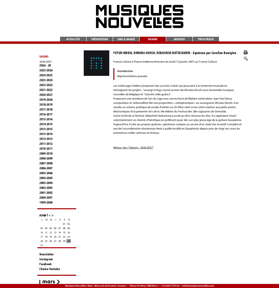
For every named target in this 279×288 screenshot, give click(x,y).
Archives (179, 39)
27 (55, 241)
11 (46, 232)
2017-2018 (46, 109)
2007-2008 (46, 163)
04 (46, 228)
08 (64, 228)
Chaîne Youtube (49, 269)
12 (50, 232)
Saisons (153, 39)
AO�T (43, 215)
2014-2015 (46, 124)
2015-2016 (46, 119)
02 (68, 223)
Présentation (99, 39)
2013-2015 (46, 129)
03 (41, 228)
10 (41, 232)
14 (59, 232)
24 (41, 241)
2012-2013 (46, 139)
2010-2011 (46, 148)
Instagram (46, 259)
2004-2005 (46, 178)
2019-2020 (46, 99)
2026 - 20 (45, 65)
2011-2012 (46, 143)
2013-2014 (46, 134)
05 (50, 228)
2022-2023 (46, 85)
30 (68, 241)
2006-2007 (46, 168)
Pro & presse (206, 39)
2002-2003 (46, 187)
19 (50, 236)
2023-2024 (46, 80)
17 (41, 236)
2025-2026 (46, 70)
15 (64, 232)
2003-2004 (46, 183)
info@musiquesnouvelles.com (198, 285)
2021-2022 (46, 90)
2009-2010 (46, 153)
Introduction (125, 71)
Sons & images (126, 39)
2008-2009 (46, 158)
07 (59, 228)
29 (64, 241)
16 (68, 232)
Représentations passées (132, 76)
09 (68, 228)
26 (50, 241)
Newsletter (46, 254)
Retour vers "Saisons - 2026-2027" (133, 147)
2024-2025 (46, 75)
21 (59, 236)
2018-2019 (46, 104)
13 (55, 232)
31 (41, 245)
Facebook (45, 264)
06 (55, 228)
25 (46, 241)
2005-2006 (46, 173)
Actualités (73, 39)
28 (59, 241)
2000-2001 (46, 197)
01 (64, 223)
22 (64, 236)
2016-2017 (46, 114)
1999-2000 (46, 202)
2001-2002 (46, 192)
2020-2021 (46, 94)
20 (55, 236)
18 (46, 236)
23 (68, 236)
